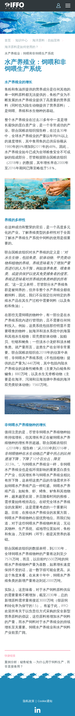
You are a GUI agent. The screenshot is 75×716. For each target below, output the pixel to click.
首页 (8, 40)
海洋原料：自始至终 (46, 40)
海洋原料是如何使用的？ (22, 47)
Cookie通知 (45, 701)
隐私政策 (28, 701)
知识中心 (21, 40)
